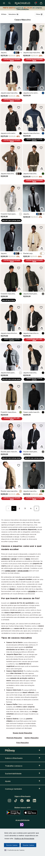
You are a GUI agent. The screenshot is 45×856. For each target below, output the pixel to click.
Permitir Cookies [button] (12, 845)
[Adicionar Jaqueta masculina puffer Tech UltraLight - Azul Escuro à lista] (18, 26)
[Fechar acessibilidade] (43, 26)
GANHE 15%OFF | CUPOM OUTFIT (34, 139)
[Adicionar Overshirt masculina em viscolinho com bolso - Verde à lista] (18, 386)
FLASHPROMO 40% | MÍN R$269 (34, 339)
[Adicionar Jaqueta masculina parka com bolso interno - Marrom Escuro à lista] (18, 147)
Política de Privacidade (24, 838)
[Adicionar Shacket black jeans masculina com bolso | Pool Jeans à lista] (41, 425)
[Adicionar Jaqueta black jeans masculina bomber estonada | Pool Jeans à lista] (18, 346)
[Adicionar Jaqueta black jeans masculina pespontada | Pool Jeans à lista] (41, 268)
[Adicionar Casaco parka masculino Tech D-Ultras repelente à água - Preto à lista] (41, 386)
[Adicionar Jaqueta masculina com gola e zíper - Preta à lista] (41, 307)
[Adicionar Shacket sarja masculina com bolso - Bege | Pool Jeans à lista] (41, 227)
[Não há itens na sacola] (41, 3)
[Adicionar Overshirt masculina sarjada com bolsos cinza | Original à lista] (18, 268)
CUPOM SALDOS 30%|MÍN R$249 (12, 59)
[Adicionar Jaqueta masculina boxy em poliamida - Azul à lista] (41, 107)
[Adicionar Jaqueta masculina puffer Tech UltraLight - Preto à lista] (18, 227)
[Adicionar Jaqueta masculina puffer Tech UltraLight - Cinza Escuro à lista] (41, 188)
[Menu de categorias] (4, 3)
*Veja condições (22, 9)
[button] (14, 850)
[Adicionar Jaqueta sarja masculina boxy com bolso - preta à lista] (18, 67)
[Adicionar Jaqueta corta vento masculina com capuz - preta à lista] (18, 107)
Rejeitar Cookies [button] (28, 845)
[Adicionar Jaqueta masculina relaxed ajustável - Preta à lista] (41, 346)
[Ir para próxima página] (36, 508)
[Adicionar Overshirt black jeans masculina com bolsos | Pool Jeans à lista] (18, 188)
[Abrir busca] (9, 3)
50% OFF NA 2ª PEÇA (8, 300)
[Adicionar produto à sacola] (19, 47)
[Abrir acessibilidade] (41, 29)
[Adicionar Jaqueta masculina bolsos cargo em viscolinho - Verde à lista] (41, 147)
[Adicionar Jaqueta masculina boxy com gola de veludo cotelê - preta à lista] (18, 307)
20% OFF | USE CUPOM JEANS (11, 220)
